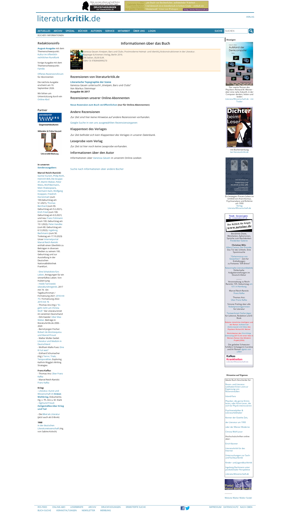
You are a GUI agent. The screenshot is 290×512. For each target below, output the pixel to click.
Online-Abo (43, 99)
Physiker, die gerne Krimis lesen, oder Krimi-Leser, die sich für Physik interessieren (238, 403)
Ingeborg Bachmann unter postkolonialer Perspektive (237, 468)
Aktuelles (44, 30)
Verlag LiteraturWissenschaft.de (239, 206)
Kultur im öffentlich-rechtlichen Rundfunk (48, 56)
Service (109, 30)
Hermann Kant (45, 190)
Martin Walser (48, 181)
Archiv (58, 30)
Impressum (215, 506)
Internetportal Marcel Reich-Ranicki (48, 241)
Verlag (250, 16)
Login (152, 30)
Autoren (96, 30)
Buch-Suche (44, 510)
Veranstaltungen (66, 510)
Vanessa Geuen (101, 157)
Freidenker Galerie (239, 240)
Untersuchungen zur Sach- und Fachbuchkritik (237, 456)
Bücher (82, 30)
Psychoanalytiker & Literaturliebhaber (234, 411)
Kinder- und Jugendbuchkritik (238, 462)
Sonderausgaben (47, 167)
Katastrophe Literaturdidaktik (238, 267)
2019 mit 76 (43, 301)
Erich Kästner (231, 443)
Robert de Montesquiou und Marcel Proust (50, 334)
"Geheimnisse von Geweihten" (238, 257)
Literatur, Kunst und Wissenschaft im (49, 393)
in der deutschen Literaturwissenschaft (48, 427)
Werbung (105, 510)
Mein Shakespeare (47, 187)
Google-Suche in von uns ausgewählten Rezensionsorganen (103, 122)
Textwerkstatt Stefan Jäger (239, 313)
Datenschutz (230, 506)
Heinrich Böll (44, 178)
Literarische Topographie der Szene (90, 82)
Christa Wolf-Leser (234, 431)
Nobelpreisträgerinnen (239, 306)
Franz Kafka (43, 382)
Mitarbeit (124, 30)
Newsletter (88, 510)
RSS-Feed (42, 506)
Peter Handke (55, 224)
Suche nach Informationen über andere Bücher (97, 169)
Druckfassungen (111, 506)
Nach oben (246, 506)
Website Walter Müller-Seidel (238, 497)
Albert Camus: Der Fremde (238, 247)
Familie (41, 68)
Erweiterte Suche (136, 506)
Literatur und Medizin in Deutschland (50, 343)
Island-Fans (230, 396)
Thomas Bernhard (46, 204)
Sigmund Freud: (51, 405)
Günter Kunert (45, 175)
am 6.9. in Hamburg (242, 285)
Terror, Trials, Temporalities (47, 358)
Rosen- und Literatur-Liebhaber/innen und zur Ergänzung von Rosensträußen (236, 388)
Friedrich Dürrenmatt (47, 195)
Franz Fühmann (55, 218)
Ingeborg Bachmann (48, 232)
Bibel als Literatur (51, 414)
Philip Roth (58, 175)
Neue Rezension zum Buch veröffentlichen (93, 104)
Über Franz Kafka (239, 299)
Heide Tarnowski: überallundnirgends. (48, 285)
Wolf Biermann (51, 184)
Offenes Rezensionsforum (50, 73)
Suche (218, 30)
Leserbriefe (76, 506)
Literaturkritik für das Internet (235, 449)
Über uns (139, 30)
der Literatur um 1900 (235, 422)
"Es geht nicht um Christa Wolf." (49, 307)
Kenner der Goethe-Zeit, (236, 417)
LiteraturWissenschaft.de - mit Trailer (239, 100)
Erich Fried (43, 212)
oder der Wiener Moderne (237, 427)
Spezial (70, 30)
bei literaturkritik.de (239, 152)
